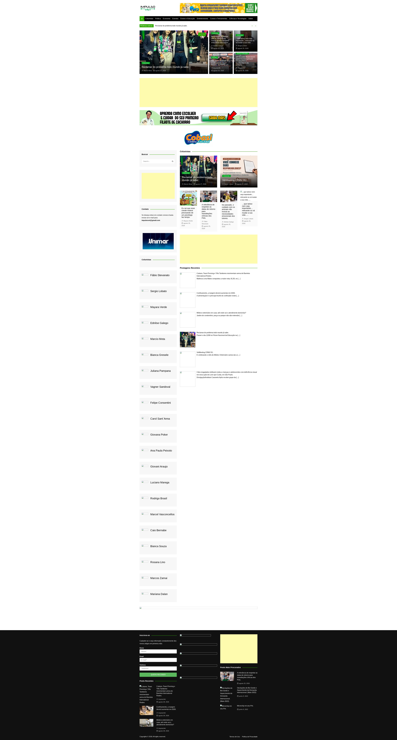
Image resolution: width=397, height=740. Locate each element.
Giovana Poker (159, 434)
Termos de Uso (235, 737)
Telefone (143, 665)
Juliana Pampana (160, 370)
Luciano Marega (159, 482)
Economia (166, 18)
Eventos (175, 18)
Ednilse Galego (218, 45)
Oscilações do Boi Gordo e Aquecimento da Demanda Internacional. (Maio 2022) (247, 690)
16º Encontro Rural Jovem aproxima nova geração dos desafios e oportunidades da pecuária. (245, 61)
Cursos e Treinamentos (218, 18)
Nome (142, 648)
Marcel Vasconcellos (162, 514)
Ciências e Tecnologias (237, 18)
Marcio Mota (157, 338)
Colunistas (149, 18)
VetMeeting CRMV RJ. (163, 26)
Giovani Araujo (159, 466)
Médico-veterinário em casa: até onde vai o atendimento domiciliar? (165, 722)
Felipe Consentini (160, 402)
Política (158, 18)
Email (142, 656)
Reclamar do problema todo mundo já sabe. (197, 179)
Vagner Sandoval (160, 386)
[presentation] (252, 25)
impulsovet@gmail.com (151, 220)
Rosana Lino (157, 562)
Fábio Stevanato (159, 275)
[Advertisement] (198, 92)
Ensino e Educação (187, 18)
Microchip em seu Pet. (245, 706)
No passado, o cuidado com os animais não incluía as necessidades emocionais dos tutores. (228, 211)
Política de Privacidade (249, 737)
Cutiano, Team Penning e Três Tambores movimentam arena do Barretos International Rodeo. (165, 691)
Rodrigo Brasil (158, 498)
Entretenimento (202, 18)
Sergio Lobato (148, 70)
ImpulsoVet (216, 68)
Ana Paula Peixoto (161, 450)
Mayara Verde (158, 307)
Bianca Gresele (159, 354)
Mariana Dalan (159, 594)
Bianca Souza (158, 546)
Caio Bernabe (158, 530)
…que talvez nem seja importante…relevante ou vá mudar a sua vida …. (245, 40)
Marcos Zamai (158, 578)
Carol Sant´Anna (160, 418)
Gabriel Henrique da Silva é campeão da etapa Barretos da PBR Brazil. (220, 63)
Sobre (250, 18)
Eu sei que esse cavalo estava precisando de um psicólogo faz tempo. (188, 212)
